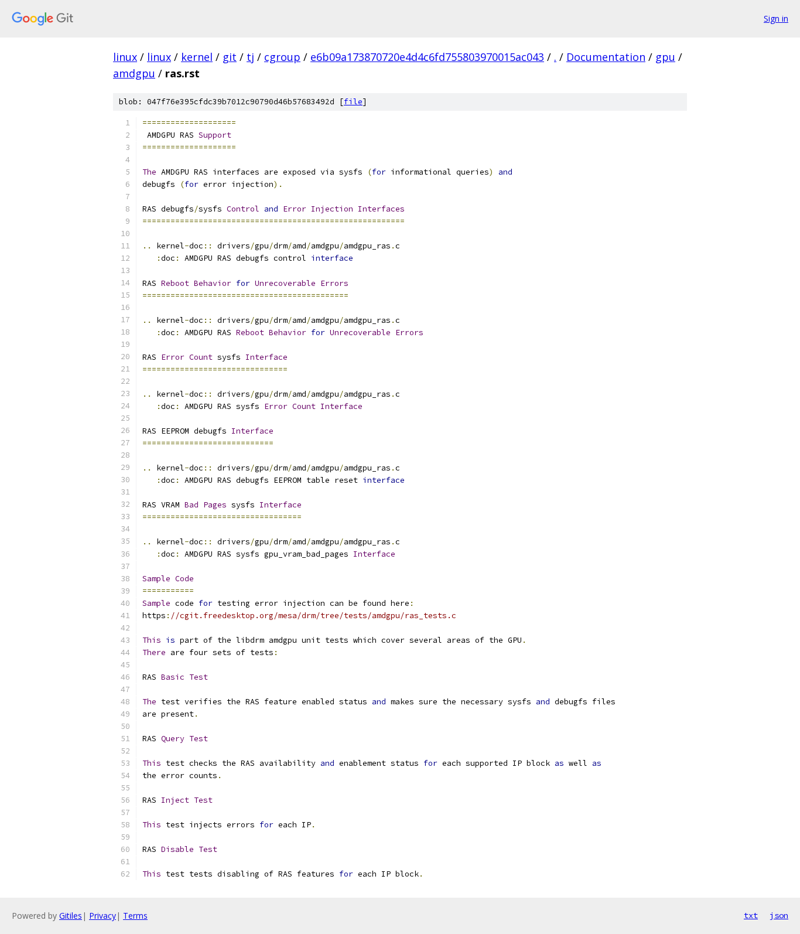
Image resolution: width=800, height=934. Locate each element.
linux (125, 57)
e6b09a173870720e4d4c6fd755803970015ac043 (427, 57)
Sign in (776, 18)
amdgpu (134, 73)
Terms (135, 915)
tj (250, 57)
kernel (197, 57)
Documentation (605, 57)
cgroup (282, 57)
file (353, 102)
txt (751, 915)
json (779, 915)
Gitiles (70, 915)
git (230, 57)
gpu (665, 57)
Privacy (102, 915)
